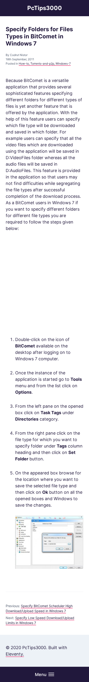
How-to (24, 63)
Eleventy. (15, 654)
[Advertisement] (44, 284)
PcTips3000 (44, 8)
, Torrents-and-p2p (41, 63)
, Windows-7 (62, 63)
